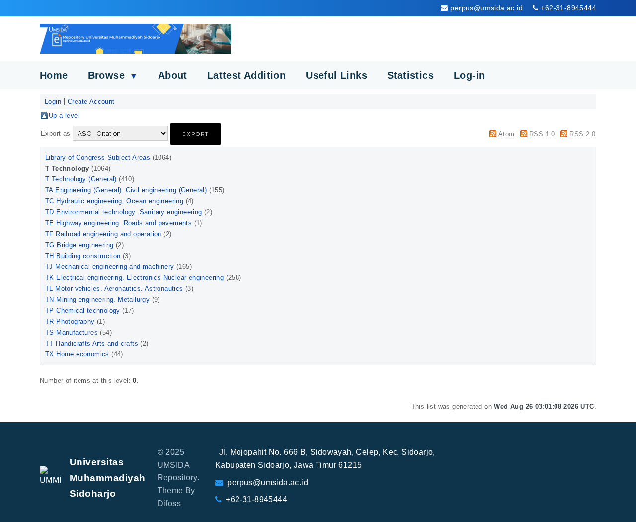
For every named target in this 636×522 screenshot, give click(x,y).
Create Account (91, 101)
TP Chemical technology (82, 310)
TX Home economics (77, 354)
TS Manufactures (71, 332)
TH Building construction (83, 256)
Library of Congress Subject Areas (97, 157)
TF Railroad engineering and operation (103, 234)
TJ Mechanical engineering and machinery (109, 266)
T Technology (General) (81, 179)
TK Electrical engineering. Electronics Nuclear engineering (134, 277)
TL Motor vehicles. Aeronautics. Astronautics (114, 288)
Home (54, 75)
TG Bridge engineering (79, 245)
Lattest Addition (246, 75)
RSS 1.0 (542, 134)
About (172, 75)
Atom (506, 134)
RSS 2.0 (582, 134)
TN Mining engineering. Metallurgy (97, 299)
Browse (113, 75)
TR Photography (70, 321)
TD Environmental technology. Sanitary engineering (123, 212)
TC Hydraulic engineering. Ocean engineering (114, 201)
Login (53, 101)
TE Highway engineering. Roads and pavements (118, 223)
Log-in (469, 75)
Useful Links (336, 75)
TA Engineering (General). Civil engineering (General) (126, 190)
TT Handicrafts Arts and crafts (91, 343)
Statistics (410, 75)
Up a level (64, 115)
